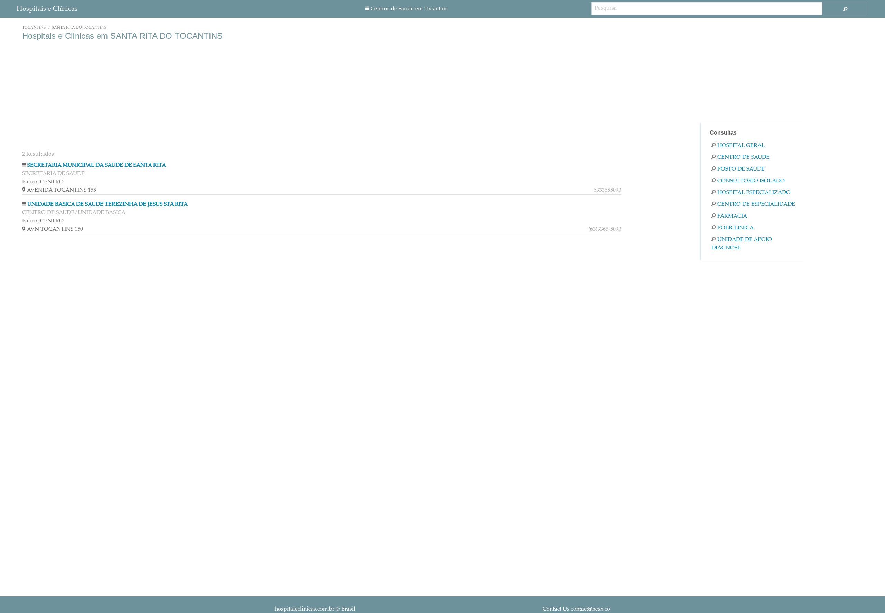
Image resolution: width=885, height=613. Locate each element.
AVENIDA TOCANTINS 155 (324, 190)
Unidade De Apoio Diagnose (741, 244)
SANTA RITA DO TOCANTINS (79, 28)
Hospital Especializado (754, 192)
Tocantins (34, 28)
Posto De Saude (741, 169)
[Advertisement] (229, 96)
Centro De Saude (743, 157)
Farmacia (732, 216)
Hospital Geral (741, 145)
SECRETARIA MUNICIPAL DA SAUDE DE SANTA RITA (96, 165)
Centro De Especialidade (756, 204)
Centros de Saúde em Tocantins (409, 9)
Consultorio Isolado (751, 181)
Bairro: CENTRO (43, 182)
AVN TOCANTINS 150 (324, 229)
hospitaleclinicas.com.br (304, 609)
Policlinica (735, 228)
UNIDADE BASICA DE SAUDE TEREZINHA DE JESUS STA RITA (107, 204)
